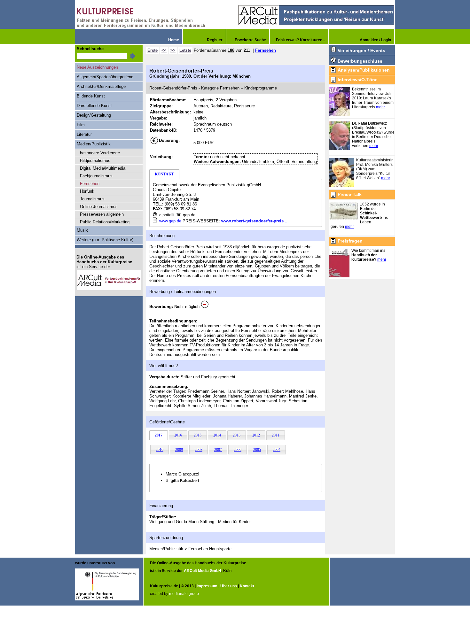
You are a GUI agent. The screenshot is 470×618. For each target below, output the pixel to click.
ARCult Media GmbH (202, 570)
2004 (276, 449)
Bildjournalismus (95, 160)
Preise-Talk (350, 194)
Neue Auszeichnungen (97, 67)
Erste (152, 50)
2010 (159, 449)
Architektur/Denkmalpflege (101, 86)
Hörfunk (87, 191)
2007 (218, 449)
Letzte (185, 50)
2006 (237, 449)
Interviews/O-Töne (358, 79)
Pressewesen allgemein (102, 214)
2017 (158, 435)
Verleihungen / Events (361, 50)
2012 (256, 435)
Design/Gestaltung (94, 115)
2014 (217, 435)
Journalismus (92, 199)
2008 (198, 449)
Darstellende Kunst (94, 105)
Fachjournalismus (96, 176)
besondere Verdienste (100, 153)
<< (164, 50)
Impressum (207, 586)
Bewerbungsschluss (360, 61)
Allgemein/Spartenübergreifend (105, 76)
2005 (257, 449)
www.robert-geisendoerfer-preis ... (255, 221)
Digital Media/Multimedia (102, 168)
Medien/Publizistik (94, 144)
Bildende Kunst (91, 96)
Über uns (228, 586)
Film (81, 124)
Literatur (84, 134)
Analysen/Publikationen (364, 70)
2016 (178, 435)
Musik (82, 230)
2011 (275, 435)
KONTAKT (164, 174)
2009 (179, 449)
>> (173, 50)
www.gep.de (170, 221)
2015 (197, 435)
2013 (236, 435)
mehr (380, 107)
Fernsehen (265, 50)
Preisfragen (350, 240)
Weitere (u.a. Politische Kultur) (105, 239)
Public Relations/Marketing (104, 222)
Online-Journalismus (99, 206)
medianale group (184, 593)
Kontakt (247, 586)
